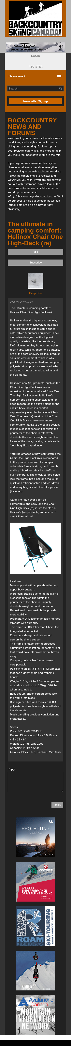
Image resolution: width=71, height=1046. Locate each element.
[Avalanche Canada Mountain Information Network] (35, 1015)
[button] (35, 56)
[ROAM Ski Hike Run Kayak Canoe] (35, 926)
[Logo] (35, 18)
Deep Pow (35, 293)
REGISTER (36, 66)
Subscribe (35, 262)
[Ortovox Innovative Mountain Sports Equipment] (35, 837)
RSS (35, 251)
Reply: (12, 769)
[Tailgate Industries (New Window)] (35, 47)
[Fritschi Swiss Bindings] (35, 882)
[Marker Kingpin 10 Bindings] (35, 970)
